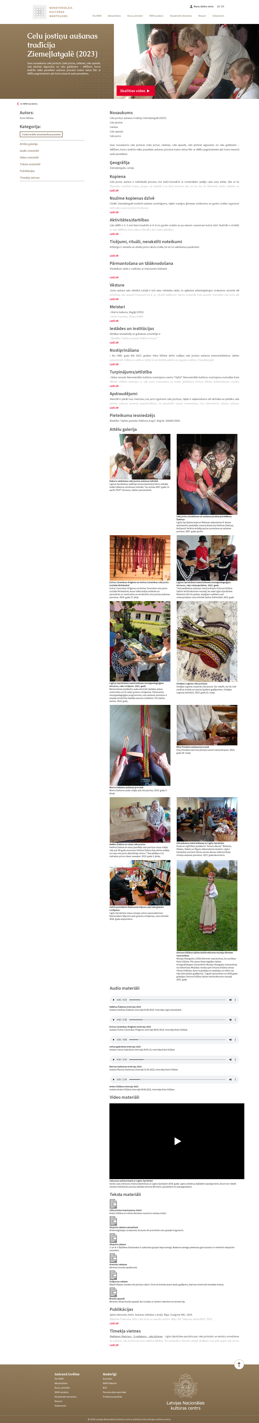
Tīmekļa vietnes (30, 177)
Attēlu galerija (29, 144)
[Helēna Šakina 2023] (140, 819)
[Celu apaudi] (113, 1220)
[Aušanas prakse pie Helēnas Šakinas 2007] (207, 474)
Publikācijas (27, 171)
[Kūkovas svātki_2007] (140, 456)
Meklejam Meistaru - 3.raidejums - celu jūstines (136, 1336)
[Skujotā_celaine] (113, 1238)
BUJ (105, 1387)
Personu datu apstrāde (114, 1392)
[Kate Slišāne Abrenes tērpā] (207, 905)
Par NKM (96, 15)
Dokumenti (218, 15)
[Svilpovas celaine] (113, 1275)
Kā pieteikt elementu (181, 15)
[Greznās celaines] (113, 1258)
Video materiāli (29, 157)
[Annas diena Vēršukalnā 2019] (140, 557)
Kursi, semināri (135, 15)
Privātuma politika (112, 1396)
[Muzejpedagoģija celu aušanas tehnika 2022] (140, 641)
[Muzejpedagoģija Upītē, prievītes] (207, 557)
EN (222, 6)
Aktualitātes (114, 15)
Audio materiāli (29, 150)
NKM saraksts (156, 15)
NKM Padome (110, 1383)
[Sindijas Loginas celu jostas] (207, 641)
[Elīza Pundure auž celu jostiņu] (207, 724)
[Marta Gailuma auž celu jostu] (140, 745)
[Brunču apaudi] (113, 1292)
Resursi (202, 15)
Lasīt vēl (114, 190)
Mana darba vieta (203, 6)
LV (218, 6)
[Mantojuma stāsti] (113, 1203)
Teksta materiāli (30, 164)
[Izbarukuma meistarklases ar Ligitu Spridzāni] (207, 819)
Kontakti (107, 1378)
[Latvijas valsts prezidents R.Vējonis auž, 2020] (140, 882)
